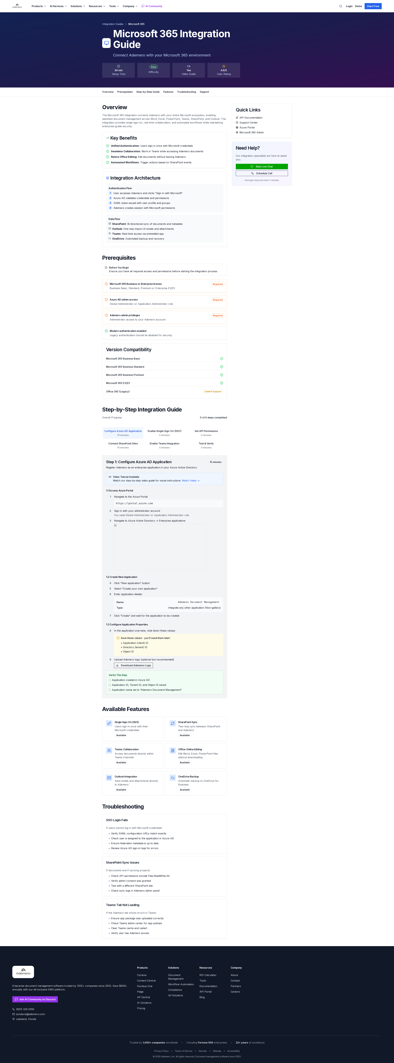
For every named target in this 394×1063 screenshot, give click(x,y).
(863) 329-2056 (25, 1009)
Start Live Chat (264, 166)
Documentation (208, 986)
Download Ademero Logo (136, 665)
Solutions (76, 6)
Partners (236, 986)
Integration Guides (112, 24)
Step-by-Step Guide (148, 91)
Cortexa (141, 975)
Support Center (248, 122)
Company (128, 6)
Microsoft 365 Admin (251, 132)
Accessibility (233, 1051)
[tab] (123, 433)
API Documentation (250, 117)
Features (168, 91)
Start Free (373, 6)
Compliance (175, 989)
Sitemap (217, 1051)
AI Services (57, 6)
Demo (358, 6)
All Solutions (175, 995)
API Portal (205, 991)
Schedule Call (264, 173)
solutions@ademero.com (30, 1014)
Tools (112, 6)
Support (204, 91)
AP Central (143, 997)
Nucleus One (144, 986)
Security (203, 1051)
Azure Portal (247, 127)
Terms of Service (183, 1051)
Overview (108, 91)
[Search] (341, 6)
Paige (140, 991)
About (234, 975)
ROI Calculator (208, 975)
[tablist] (164, 439)
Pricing (141, 1008)
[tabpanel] (164, 576)
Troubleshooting (186, 91)
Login (349, 6)
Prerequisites (125, 91)
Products (37, 6)
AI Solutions (144, 1002)
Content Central (146, 980)
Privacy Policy (161, 1051)
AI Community (153, 6)
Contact (235, 980)
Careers (235, 991)
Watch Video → (191, 480)
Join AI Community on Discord (37, 999)
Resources (95, 6)
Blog (202, 997)
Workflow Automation (181, 984)
